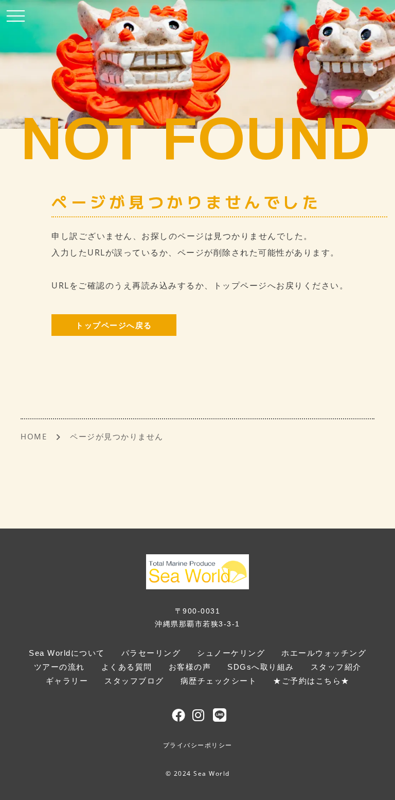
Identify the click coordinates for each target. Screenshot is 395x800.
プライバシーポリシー (197, 745)
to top (374, 783)
